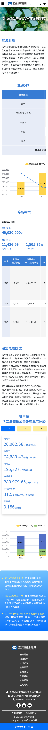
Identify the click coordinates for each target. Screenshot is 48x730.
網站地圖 (24, 654)
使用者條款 (16, 713)
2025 (40, 428)
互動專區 (24, 684)
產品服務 (24, 667)
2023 (8, 428)
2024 (24, 428)
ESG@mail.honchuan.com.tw (25, 695)
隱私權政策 (31, 713)
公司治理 (24, 663)
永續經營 (24, 658)
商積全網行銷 (30, 720)
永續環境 (24, 675)
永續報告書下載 (22, 726)
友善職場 (24, 671)
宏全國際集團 (28, 716)
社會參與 (24, 680)
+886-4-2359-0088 (25, 699)
